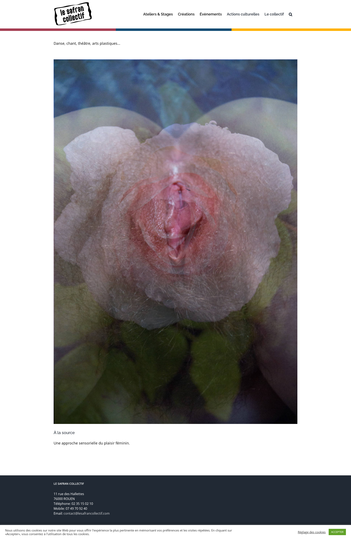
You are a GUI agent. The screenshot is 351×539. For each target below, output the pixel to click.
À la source (64, 432)
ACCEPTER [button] (337, 532)
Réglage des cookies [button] (312, 532)
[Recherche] (290, 14)
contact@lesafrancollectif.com (87, 513)
